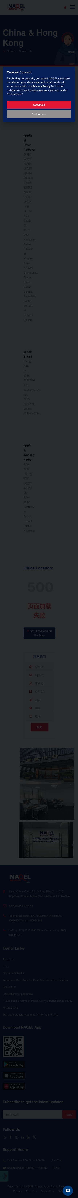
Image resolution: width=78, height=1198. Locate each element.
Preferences (39, 114)
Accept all (39, 104)
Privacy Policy (41, 86)
